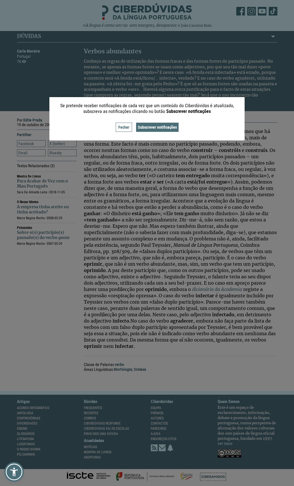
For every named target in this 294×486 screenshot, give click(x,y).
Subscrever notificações (157, 127)
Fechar (123, 127)
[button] (14, 472)
